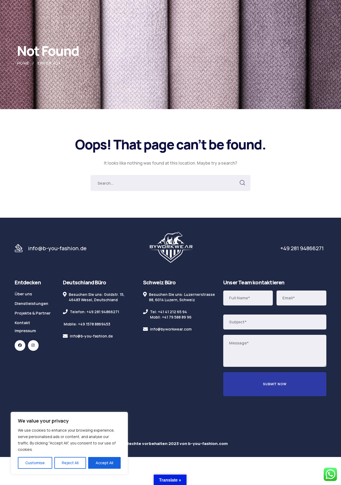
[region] (69, 443)
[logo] (171, 248)
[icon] (20, 345)
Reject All (70, 462)
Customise (35, 462)
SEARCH (242, 183)
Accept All (104, 462)
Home (23, 63)
